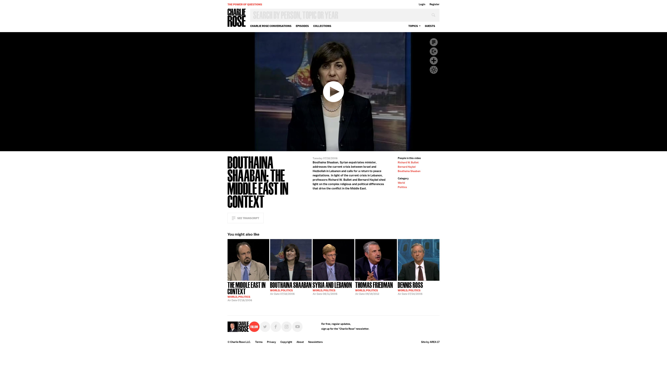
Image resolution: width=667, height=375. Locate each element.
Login (422, 4)
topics (413, 26)
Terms (259, 342)
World (401, 183)
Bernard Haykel (407, 167)
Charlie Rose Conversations (270, 26)
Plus (434, 61)
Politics (402, 187)
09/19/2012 (374, 288)
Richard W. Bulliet (408, 162)
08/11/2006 (332, 288)
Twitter (265, 327)
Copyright (286, 342)
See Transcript (248, 218)
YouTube (297, 327)
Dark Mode (434, 70)
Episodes (302, 26)
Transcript (434, 42)
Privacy (271, 342)
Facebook (276, 327)
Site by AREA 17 (430, 342)
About (300, 342)
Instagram (286, 327)
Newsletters (315, 342)
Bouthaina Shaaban (409, 171)
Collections (322, 26)
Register (434, 4)
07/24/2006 (410, 288)
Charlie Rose (237, 18)
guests (430, 26)
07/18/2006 (247, 291)
